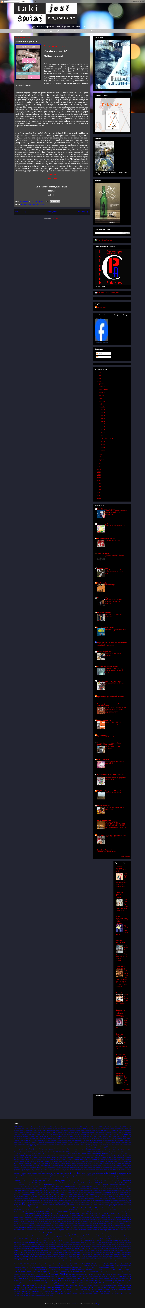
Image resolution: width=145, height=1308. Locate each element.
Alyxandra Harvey (92, 1177)
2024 (99, 378)
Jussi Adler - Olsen (96, 1213)
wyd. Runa (63, 1287)
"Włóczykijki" (75, 1165)
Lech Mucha (81, 1221)
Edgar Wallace (123, 1192)
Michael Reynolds (81, 1236)
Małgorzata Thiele (127, 1235)
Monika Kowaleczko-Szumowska (119, 1238)
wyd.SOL (42, 1293)
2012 (99, 492)
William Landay (53, 1265)
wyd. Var (39, 1289)
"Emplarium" (70, 1134)
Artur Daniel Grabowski (114, 1182)
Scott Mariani (117, 1252)
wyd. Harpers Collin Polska (54, 1280)
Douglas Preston (108, 1192)
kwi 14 (103, 432)
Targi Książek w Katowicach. (68, 1258)
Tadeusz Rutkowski (38, 1258)
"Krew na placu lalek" (96, 1140)
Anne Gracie (26, 1182)
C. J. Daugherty (32, 1186)
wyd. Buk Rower (76, 1276)
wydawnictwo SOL (107, 1293)
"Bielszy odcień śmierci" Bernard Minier (70, 1126)
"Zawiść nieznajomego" (89, 1167)
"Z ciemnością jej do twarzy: (100, 1165)
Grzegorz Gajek (107, 1200)
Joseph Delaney (66, 1213)
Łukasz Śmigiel (49, 1295)
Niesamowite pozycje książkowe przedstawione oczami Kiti (121, 1013)
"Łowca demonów (108, 1169)
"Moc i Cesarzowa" (103, 1144)
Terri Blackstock (125, 1258)
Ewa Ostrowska (64, 1196)
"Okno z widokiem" (110, 1148)
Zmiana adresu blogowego (113, 792)
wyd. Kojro (111, 1280)
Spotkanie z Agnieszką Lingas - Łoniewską (26, 1256)
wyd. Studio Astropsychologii (123, 1287)
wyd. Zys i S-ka (41, 1291)
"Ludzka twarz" (124, 1142)
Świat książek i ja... (104, 553)
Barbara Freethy (49, 1184)
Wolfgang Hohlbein (89, 1265)
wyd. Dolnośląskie (57, 1278)
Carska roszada (17, 1188)
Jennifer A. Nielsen (82, 1209)
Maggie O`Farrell (47, 1227)
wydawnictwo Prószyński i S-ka (94, 1293)
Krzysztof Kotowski (18, 1221)
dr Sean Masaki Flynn (54, 1271)
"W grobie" (47, 1161)
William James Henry (34, 1265)
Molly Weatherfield (94, 1238)
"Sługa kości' (17, 1159)
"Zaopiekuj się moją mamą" (76, 1167)
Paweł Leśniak (27, 1244)
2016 (99, 481)
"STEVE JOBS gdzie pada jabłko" (105, 1151)
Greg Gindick (75, 1200)
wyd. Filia (129, 1278)
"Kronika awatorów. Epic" (108, 1140)
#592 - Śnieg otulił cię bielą (113, 837)
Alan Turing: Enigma (110, 1175)
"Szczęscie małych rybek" (87, 1157)
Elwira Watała (47, 1194)
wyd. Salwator (76, 1287)
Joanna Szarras (94, 1211)
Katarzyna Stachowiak (38, 1217)
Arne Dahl (98, 1182)
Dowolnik (119, 993)
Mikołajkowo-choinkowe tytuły (38, 1238)
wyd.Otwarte (35, 1293)
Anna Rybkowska (96, 1180)
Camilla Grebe (59, 1186)
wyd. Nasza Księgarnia (116, 1283)
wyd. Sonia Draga (109, 1287)
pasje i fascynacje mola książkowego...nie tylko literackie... (122, 920)
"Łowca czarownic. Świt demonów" (94, 1169)
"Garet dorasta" (35, 1136)
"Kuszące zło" (83, 1142)
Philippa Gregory (116, 1244)
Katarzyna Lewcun (95, 1215)
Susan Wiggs (106, 1256)
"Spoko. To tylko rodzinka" (75, 1155)
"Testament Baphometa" (67, 1159)
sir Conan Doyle (103, 1271)
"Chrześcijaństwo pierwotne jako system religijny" (70, 1128)
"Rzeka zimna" (92, 1151)
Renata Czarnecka (65, 1248)
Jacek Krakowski (29, 1208)
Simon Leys (61, 1254)
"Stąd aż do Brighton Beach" (59, 1157)
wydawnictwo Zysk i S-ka (119, 1293)
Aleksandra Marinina (34, 1177)
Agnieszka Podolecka (44, 1175)
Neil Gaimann (55, 1240)
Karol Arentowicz (127, 1213)
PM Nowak (64, 1242)
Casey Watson (32, 1188)
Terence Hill (118, 1258)
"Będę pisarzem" (96, 1126)
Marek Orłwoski (48, 1229)
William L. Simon (44, 1265)
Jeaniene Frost (72, 1209)
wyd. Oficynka (70, 1285)
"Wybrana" (22, 1165)
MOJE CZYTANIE (103, 759)
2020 (99, 469)
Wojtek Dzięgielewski (73, 1265)
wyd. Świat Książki (97, 1291)
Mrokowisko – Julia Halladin (105, 645)
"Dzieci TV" (120, 1132)
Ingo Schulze (123, 1202)
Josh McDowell (74, 1213)
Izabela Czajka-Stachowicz (51, 1206)
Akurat (96, 1175)
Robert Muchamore (22, 1250)
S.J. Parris (20, 1252)
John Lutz (28, 1213)
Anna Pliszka (88, 1180)
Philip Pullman (101, 1244)
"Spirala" (66, 1155)
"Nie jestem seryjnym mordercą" (106, 1146)
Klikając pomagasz (79, 31)
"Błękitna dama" (112, 1126)
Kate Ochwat (100, 1217)
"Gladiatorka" (59, 1136)
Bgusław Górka (127, 1184)
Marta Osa (116, 1231)
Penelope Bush (81, 1244)
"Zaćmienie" (98, 1167)
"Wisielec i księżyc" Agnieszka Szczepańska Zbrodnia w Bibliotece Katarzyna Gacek (88, 1163)
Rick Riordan (86, 1248)
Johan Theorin (125, 1211)
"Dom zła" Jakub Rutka (112, 540)
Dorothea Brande (98, 1192)
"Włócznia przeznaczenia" (57, 1165)
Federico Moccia (90, 1196)
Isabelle (110, 1204)
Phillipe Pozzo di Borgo (24, 1246)
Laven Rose (74, 1221)
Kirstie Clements (24, 1219)
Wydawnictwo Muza (54, 1267)
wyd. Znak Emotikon (30, 1291)
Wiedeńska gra (98, 1263)
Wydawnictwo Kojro (27, 1267)
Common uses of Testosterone (106, 851)
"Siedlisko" (36, 1153)
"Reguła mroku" (72, 1151)
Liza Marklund (102, 1223)
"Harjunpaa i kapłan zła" (123, 1136)
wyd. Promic (108, 1285)
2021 (99, 466)
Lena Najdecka (119, 1221)
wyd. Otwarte (79, 1285)
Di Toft (119, 1190)
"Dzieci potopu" (127, 1132)
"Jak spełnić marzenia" (49, 1138)
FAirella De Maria (73, 1196)
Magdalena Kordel (98, 1225)
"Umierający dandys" (126, 1159)
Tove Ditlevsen (75, 1262)
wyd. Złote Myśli (62, 1291)
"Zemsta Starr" (17, 1169)
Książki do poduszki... (105, 652)
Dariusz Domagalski (61, 1190)
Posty (100, 353)
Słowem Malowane (104, 612)
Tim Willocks (82, 1260)
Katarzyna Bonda (63, 1215)
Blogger (97, 1304)
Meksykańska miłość (30, 1236)
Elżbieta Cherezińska (58, 1194)
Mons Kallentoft (21, 1240)
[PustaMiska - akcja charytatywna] (107, 292)
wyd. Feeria (121, 1278)
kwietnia (102, 407)
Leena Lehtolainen (89, 1221)
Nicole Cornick (62, 1240)
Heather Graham (66, 1202)
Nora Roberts (88, 1240)
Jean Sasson (52, 1209)
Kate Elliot (94, 1217)
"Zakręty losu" (33, 1167)
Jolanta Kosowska (36, 1213)
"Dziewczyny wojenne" (25, 1134)
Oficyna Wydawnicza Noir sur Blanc (116, 1240)
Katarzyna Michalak (106, 1215)
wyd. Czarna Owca (116, 1276)
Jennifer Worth (98, 1209)
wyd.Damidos (122, 1291)
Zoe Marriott (94, 1269)
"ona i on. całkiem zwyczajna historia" (76, 1169)
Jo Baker (31, 1211)
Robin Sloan (49, 1250)
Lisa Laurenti (78, 1223)
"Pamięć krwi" (22, 1149)
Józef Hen (104, 1213)
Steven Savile (85, 1256)
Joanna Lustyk (53, 1211)
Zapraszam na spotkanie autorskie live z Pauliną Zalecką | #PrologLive (116, 512)
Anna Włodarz (104, 1180)
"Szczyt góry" (77, 1157)
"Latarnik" (95, 1142)
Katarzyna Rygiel (28, 1217)
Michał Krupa (98, 1236)
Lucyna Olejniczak (30, 1225)
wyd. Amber (106, 1274)
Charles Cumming (52, 1188)
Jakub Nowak (60, 1208)
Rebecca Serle (40, 1248)
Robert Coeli (116, 1248)
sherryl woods (95, 1271)
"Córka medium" (28, 1130)
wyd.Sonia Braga (49, 1293)
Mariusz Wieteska (75, 1231)
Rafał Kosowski (116, 1246)
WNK (39, 1263)
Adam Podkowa (124, 1171)
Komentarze (102, 357)
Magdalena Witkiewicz (25, 1227)
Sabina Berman (27, 1252)
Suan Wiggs (92, 1256)
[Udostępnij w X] (55, 201)
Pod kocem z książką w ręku (121, 1055)
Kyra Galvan (44, 1221)
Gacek (68, 1198)
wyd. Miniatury (82, 1283)
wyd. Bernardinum (46, 1276)
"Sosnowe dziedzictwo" (25, 1155)
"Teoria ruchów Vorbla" (39, 1159)
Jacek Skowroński (39, 1208)
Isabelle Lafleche (118, 1204)
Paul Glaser (92, 1242)
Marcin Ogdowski (84, 1227)
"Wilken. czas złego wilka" (40, 1163)
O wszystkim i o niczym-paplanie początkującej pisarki (109, 744)
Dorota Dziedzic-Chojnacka (58, 1192)
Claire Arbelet (87, 1188)
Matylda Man (91, 1233)
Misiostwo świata (79, 1238)
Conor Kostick (94, 1188)
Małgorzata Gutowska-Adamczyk (56, 1235)
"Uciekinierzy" (103, 1159)
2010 (99, 498)
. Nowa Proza (81, 1171)
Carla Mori (93, 1186)
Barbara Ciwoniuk (39, 1184)
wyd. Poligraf (100, 1285)
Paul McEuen (105, 1242)
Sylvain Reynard (122, 1256)
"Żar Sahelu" (36, 1171)
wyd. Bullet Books (104, 1276)
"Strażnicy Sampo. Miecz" (111, 1155)
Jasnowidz (36, 1209)
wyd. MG (44, 1283)
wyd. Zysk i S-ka (52, 1291)
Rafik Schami (124, 1246)
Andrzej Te (67, 1178)
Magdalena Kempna (87, 1225)
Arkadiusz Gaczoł (73, 1182)
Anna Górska (24, 1180)
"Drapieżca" (78, 1132)
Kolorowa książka (119, 1035)
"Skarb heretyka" (81, 1153)
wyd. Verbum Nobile (47, 1289)
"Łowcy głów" (117, 1169)
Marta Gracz (98, 1231)
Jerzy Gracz (121, 1209)
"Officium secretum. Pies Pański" (77, 1148)
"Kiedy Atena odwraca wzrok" (118, 1138)
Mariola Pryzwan (18, 1231)
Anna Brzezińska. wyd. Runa (92, 1178)
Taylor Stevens (110, 1258)
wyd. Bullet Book (94, 1276)
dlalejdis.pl (45, 1271)
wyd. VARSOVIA (32, 1289)
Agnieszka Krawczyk (55, 1173)
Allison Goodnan (83, 1177)
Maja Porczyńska (55, 1227)
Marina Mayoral (127, 1229)
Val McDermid (109, 1262)
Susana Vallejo (113, 1256)
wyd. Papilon (87, 1285)
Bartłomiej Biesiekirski (73, 1184)
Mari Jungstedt (82, 1229)
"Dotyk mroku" (70, 1132)
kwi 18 (103, 424)
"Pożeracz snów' (18, 1151)
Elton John (40, 1194)
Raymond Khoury (21, 1248)
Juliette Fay (89, 1213)
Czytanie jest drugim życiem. (107, 666)
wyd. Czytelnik (31, 1278)
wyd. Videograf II (67, 1290)
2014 (99, 486)
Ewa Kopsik (49, 1196)
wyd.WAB (57, 1293)
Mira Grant (48, 1238)
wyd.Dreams (128, 1291)
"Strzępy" (49, 1157)
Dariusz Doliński (50, 1190)
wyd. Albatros (61, 1274)
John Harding (21, 1213)
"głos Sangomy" (57, 1169)
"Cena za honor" (41, 1128)
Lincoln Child (62, 1223)
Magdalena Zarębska (37, 1227)
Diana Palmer (125, 1190)
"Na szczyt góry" (86, 1146)
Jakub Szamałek (68, 1208)
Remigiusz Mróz (55, 1248)
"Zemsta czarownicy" (26, 1169)
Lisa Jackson (70, 1223)
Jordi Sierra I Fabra (47, 1213)
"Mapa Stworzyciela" (30, 1144)
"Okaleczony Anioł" (99, 1148)
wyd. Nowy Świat (60, 1285)
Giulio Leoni (35, 1200)
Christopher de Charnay (78, 1188)
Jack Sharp (54, 1208)
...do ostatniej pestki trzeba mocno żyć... (112, 835)
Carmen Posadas (100, 1186)
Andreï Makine (30, 1178)
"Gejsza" (52, 1136)
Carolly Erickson (128, 1186)
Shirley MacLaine (38, 1254)
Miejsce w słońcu (18, 1238)
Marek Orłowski (40, 1229)
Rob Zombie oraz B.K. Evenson (105, 1248)
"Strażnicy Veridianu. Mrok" (124, 1155)
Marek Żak (75, 1229)
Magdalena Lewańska (120, 1225)
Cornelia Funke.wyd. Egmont (105, 1188)
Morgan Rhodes (30, 1240)
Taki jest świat (101, 307)
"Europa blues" (26, 1136)
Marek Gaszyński (124, 1227)
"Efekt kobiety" (49, 1134)
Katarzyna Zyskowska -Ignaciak (68, 1217)
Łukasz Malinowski (32, 1295)
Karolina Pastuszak (18, 1215)
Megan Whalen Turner (19, 1236)
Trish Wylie (82, 1262)
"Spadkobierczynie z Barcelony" (56, 1155)
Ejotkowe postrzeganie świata (120, 942)
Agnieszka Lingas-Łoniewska (110, 1173)
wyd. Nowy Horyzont (50, 1285)
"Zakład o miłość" (51, 1167)
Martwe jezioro (29, 1233)
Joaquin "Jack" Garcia (115, 1211)
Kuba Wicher (36, 1221)
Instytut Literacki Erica (45, 1204)
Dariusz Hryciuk (71, 1190)
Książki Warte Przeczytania (120, 967)
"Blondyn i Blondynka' (85, 1126)
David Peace (98, 1190)
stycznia (102, 460)
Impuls (117, 1202)
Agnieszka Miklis (34, 1175)
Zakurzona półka (103, 524)
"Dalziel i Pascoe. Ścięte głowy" (68, 1130)
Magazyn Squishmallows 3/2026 (115, 525)
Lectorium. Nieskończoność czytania (110, 696)
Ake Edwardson (90, 1175)
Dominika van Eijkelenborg (36, 1192)
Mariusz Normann (55, 1231)
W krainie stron (102, 568)
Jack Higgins (47, 1208)
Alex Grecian (43, 1177)
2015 (99, 483)
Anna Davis (114, 1178)
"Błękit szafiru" (103, 1126)
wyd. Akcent (41, 1274)
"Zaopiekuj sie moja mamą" (63, 1167)
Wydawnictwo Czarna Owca (114, 1265)
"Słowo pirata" (128, 1157)
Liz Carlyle (89, 1223)
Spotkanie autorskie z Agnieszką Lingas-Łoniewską (95, 1254)
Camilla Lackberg (69, 1186)
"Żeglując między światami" (46, 1171)
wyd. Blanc (55, 1276)
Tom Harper (95, 1260)
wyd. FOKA (104, 1278)
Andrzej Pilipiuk (49, 1178)
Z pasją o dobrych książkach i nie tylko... (121, 869)
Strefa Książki (102, 583)
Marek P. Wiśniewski (58, 1229)
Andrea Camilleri (114, 1177)
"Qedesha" (44, 1151)
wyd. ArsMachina (22, 1276)
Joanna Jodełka (44, 1211)
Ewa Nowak (56, 1196)
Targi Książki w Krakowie (100, 1258)
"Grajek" (99, 1136)
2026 (99, 372)
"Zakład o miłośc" (42, 1167)
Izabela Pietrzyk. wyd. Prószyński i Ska (91, 1206)
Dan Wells (128, 1188)
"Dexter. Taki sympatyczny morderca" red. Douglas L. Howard (34, 1132)
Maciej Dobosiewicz (40, 1225)
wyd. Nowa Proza (40, 1285)
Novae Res (95, 1240)
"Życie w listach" (68, 1171)
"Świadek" (25, 1171)
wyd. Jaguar (81, 1280)
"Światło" (30, 1171)
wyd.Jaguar (17, 1293)
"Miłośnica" (87, 1144)
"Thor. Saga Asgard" (94, 1159)
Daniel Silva (17, 1190)
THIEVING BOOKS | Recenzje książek (119, 895)
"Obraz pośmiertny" (63, 1148)
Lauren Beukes (52, 1221)
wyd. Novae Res (25, 1285)
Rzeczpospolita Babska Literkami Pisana (113, 1250)
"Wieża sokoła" (28, 1163)
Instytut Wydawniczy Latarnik (77, 1204)
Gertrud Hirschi (22, 1200)
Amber (98, 1177)
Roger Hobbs (56, 1250)
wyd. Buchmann (67, 1276)
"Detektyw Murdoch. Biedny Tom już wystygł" (105, 1130)
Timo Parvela (89, 1260)
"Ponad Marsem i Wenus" (111, 1149)
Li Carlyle (30, 1223)
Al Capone (101, 1175)
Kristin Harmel (81, 1219)
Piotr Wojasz (59, 1246)
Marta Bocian (91, 1231)
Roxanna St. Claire (79, 1250)
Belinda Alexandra (83, 1184)
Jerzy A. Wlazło (114, 1209)
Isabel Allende (97, 1204)
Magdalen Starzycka (67, 1225)
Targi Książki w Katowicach (85, 1258)
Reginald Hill (47, 1248)
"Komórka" (40, 1140)
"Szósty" (109, 1157)
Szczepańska (20, 1258)
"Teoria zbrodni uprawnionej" (53, 1159)
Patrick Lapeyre (85, 1242)
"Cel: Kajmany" (26, 1128)
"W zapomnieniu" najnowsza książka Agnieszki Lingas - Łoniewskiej (96, 1161)
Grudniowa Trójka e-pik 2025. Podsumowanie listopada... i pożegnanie (114, 670)
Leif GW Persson (99, 1221)
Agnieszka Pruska (55, 1175)
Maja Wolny (63, 1227)
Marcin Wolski (108, 1227)
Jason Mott (41, 1209)
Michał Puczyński (106, 1236)
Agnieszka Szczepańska (68, 1175)
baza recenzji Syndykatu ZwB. (26, 1271)
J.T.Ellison (16, 1208)
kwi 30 (103, 409)
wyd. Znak (20, 1291)
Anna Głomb (31, 1180)
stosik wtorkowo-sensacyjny (114, 1271)
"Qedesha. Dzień (52, 1151)
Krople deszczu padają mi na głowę (103, 1219)
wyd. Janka (89, 1280)
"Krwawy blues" (119, 1140)
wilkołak (123, 1271)
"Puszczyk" (38, 1151)
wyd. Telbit (17, 1290)
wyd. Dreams (66, 1278)
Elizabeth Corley (20, 1194)
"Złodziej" (45, 1169)
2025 (99, 375)
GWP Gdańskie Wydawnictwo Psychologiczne (45, 1198)
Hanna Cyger (21, 1202)
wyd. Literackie (22, 1283)
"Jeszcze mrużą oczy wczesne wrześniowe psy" (99, 1138)
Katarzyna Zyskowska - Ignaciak (52, 1217)
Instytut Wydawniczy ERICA (61, 1204)
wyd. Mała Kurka (73, 1283)
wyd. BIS (30, 1276)
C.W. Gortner (47, 1186)
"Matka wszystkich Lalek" (61, 1144)
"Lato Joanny (101, 1142)
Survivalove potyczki (26, 41)
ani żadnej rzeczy (108, 1269)
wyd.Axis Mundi (114, 1291)
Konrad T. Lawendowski (65, 1219)
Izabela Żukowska (114, 1206)
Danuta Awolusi (25, 1190)
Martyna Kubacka (38, 1233)
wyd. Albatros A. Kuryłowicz (93, 1274)
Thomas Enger (40, 1260)
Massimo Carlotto (48, 1233)
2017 (99, 478)
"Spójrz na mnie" (99, 1155)
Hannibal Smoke (38, 1202)
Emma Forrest (95, 1194)
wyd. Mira (90, 1283)
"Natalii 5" (94, 1146)
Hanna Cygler (29, 1202)
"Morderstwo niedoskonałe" (38, 1146)
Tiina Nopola (56, 1260)
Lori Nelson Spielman (119, 1223)
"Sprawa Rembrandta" (88, 1155)
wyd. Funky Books (18, 1280)
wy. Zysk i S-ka (23, 1274)
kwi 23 (103, 418)
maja (101, 404)
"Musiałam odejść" (51, 1146)
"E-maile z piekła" (36, 1134)
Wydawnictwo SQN (96, 1267)
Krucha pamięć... (110, 585)
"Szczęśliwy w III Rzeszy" (100, 1157)
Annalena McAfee (18, 1182)
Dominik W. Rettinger (23, 1192)
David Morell (92, 1190)
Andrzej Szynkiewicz (59, 1178)
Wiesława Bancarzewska (110, 1263)
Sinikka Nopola (68, 1254)
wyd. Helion (65, 1280)
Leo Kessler (127, 1221)
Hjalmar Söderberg (106, 1202)
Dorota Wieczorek (79, 1192)
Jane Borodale (127, 1208)
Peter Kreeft (95, 1244)
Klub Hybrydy (39, 1219)
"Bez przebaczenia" (55, 1126)
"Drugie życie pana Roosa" (88, 1132)
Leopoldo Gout (17, 1223)
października (103, 389)
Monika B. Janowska (105, 1238)
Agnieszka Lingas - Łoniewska (73, 1173)
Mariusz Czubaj (36, 1231)
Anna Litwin (69, 1180)
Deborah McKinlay (106, 1190)
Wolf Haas (81, 1265)
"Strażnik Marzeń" (19, 1157)
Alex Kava (50, 1177)
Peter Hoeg (88, 1244)
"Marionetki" (51, 1144)
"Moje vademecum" (18, 1146)
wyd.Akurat (107, 1291)
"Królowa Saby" (27, 1142)
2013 (99, 489)
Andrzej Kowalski (40, 1178)
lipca (101, 398)
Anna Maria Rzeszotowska (78, 1180)
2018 (99, 475)
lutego (101, 457)
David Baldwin (79, 1190)
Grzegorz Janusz (115, 1200)
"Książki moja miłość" (38, 1142)
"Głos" (114, 1136)
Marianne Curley (119, 1229)
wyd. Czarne (127, 1276)
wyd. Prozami (116, 1285)
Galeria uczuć (74, 1198)
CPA (52, 1186)
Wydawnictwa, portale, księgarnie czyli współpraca (49, 31)
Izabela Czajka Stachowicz (38, 1206)
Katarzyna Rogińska (19, 1217)
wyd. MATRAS (38, 1283)
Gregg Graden (83, 1200)
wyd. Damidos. (47, 1278)
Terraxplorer (74, 1304)
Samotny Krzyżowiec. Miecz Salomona (57, 1252)
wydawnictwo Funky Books (79, 1293)
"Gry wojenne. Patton (107, 1136)
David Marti (86, 1190)
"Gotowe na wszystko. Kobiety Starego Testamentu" (76, 1136)
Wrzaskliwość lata (102, 698)
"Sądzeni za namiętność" (118, 1157)
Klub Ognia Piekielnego (49, 1219)
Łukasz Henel (24, 1295)
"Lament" (89, 1142)
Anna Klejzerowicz (59, 1181)
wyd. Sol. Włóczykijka (98, 1287)
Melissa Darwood (26, 204)
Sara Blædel (103, 1252)
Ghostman (29, 1200)
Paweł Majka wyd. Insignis (37, 1244)
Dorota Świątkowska (89, 1192)
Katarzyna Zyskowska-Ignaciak (84, 1217)
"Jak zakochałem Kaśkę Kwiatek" (78, 1138)
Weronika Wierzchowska (87, 1263)
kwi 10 (103, 441)
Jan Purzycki (113, 1208)
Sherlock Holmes (18, 1254)
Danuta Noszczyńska (34, 1190)
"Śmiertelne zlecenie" (126, 1169)
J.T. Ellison (128, 1206)
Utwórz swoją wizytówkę (101, 342)
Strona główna (21, 31)
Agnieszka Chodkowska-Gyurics (40, 1173)
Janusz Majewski (18, 1209)
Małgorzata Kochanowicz (88, 1235)
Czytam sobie (122, 1188)
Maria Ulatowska (110, 1229)
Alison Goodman (74, 1177)
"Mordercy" (26, 1146)
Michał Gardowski (90, 1236)
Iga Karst (113, 1202)
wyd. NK (107, 1283)
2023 (99, 381)
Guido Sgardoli (123, 1200)
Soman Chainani (77, 1254)
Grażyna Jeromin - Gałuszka (56, 1200)
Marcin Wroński (115, 1227)
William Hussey (25, 1265)
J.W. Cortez (22, 1208)
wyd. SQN (69, 1287)
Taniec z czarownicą (55, 1258)
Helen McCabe (74, 1202)
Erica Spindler (120, 1194)
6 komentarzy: (39, 201)
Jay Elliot (47, 1209)
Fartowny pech (81, 1196)
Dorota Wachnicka (69, 1192)
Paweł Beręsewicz (113, 1242)
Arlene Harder (81, 1182)
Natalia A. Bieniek (47, 1240)
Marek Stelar (68, 1229)
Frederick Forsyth (29, 1198)
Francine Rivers (119, 1196)
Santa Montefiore (88, 1252)
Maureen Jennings (108, 1233)
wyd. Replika (56, 1287)
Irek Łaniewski (88, 1204)
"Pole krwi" (101, 1149)
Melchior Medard (39, 1236)
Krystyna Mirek (126, 1219)
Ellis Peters (34, 1194)
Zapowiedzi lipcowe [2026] (126, 1080)
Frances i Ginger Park (100, 1196)
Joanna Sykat (86, 1211)
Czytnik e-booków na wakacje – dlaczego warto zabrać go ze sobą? (115, 571)
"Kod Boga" (35, 1140)
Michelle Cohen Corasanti (117, 1236)
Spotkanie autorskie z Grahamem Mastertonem (119, 1254)
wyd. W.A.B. (84, 1289)
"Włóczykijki (67, 1165)
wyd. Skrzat (83, 1287)
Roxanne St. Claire (89, 1250)
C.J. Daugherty (40, 1186)
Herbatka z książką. (104, 820)
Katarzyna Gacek (85, 1215)
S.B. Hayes (126, 1250)
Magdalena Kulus (109, 1225)
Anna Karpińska (49, 1180)
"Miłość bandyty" (95, 1144)
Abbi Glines (104, 1171)
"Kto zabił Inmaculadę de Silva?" (65, 1142)
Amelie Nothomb (105, 1177)
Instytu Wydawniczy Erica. (32, 1204)
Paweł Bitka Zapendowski (125, 1242)
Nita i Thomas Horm (78, 1240)
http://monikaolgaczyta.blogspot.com (110, 791)
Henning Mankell (83, 1202)
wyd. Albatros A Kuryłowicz (76, 1274)
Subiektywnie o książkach (106, 509)
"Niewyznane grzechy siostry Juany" (50, 1148)
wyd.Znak (63, 1293)
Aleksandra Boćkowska (23, 1177)
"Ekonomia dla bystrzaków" (59, 1134)
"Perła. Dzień (49, 1149)
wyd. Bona (60, 1276)
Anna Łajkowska (126, 1180)
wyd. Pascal (93, 1285)
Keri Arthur (114, 1217)
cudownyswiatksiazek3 (105, 627)
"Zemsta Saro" (127, 1167)
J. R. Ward (123, 1206)
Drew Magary (116, 1192)
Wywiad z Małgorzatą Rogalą (27, 1269)
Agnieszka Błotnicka (26, 1173)
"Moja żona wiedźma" (114, 1144)
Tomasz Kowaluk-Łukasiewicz (36, 1262)
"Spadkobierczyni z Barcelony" (40, 1155)
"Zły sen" (50, 1169)
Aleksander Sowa (120, 1175)
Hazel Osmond (57, 1202)
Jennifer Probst (90, 1209)
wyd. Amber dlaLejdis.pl (116, 1274)
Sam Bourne (43, 1252)
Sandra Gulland (80, 1252)
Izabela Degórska (64, 1206)
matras (75, 1271)
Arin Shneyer (65, 1182)
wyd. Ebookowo (74, 1278)
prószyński (88, 1271)
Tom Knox (101, 1260)
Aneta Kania (73, 1178)
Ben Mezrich (91, 1184)
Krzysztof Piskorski (27, 1221)
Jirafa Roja (25, 1211)
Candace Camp (78, 1186)
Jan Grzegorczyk (104, 1208)
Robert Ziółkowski (41, 1250)
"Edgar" (43, 1134)
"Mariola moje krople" (42, 1144)
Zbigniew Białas (50, 1269)
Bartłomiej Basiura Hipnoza (61, 1184)
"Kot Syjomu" (86, 1140)
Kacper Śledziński (118, 1213)
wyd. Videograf (56, 1290)
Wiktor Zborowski (122, 1263)
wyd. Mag (56, 1283)
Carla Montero (86, 1186)
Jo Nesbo (37, 1211)
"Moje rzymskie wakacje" (125, 1144)
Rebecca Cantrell (31, 1248)
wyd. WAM (99, 1289)
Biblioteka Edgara (103, 598)
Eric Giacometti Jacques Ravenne (107, 1194)
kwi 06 (103, 447)
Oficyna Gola (102, 1240)
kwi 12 (103, 435)
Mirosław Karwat (62, 1238)
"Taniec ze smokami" (27, 1159)
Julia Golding (82, 1213)
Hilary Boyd (90, 1202)
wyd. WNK (106, 1289)
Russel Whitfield (98, 1250)
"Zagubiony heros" (24, 1167)
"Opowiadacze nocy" (121, 1148)
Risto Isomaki (94, 1248)
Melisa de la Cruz (48, 1236)
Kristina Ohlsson (90, 1219)
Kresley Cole (75, 1219)
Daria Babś (42, 1190)
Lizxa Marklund (109, 1223)
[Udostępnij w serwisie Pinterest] (59, 201)
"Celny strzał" (33, 1128)
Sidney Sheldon (47, 1254)
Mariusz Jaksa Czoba (45, 1231)
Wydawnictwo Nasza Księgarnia (70, 1267)
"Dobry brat (54, 1132)
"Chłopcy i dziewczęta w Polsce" (92, 1128)
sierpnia (102, 395)
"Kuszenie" (76, 1142)
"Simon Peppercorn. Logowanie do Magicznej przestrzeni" (54, 1153)
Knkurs (57, 1219)
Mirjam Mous (54, 1238)
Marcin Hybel (77, 1227)
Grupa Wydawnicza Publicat (95, 1200)
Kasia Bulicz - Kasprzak (31, 1215)
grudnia (102, 384)
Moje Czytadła (102, 735)
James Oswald (85, 1208)
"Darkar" (78, 1130)
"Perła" (43, 1149)
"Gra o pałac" (93, 1136)
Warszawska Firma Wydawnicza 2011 (62, 1263)
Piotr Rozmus (52, 1246)
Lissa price (84, 1223)
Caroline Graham (109, 1186)
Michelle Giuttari (127, 1236)
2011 (99, 495)
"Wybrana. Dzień (30, 1165)
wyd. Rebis (47, 1287)
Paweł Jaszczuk (18, 1244)
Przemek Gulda (66, 1246)
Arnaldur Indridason (90, 1182)
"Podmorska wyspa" (93, 1149)
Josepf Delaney (57, 1213)
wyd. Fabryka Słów (112, 1278)
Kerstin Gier (120, 1217)
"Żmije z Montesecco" (58, 1171)
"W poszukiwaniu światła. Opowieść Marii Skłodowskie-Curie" (65, 1161)
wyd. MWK (50, 1283)
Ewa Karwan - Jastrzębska (38, 1196)
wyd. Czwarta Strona (20, 1278)
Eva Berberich (20, 1196)
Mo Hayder (86, 1238)
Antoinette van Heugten (47, 1182)
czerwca (102, 401)
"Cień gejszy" (106, 1128)
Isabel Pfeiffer (104, 1204)
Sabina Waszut (35, 1252)
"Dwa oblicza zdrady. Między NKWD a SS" (106, 1132)
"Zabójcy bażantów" (126, 1165)
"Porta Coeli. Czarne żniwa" (124, 1149)
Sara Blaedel (96, 1252)
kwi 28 (103, 412)
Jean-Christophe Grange (62, 1209)
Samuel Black (72, 1252)
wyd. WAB (92, 1290)
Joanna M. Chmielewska (65, 1211)
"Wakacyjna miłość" (118, 1161)
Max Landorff (122, 1233)
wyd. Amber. (126, 1274)
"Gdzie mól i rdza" (44, 1136)
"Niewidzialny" (27, 1148)
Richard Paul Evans (77, 1248)
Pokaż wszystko (125, 856)
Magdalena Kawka (77, 1225)
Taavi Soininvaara (28, 1258)
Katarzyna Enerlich (74, 1215)
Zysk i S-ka (100, 1269)
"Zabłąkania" (17, 1167)
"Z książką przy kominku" (114, 1165)
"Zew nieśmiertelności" (37, 1169)
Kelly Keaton (107, 1217)
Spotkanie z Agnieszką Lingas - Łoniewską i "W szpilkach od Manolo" (56, 1256)
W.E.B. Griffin (30, 1263)
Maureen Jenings (99, 1233)
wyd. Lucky (31, 1283)
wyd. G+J (31, 1280)
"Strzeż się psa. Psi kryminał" (39, 1157)
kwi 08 (103, 444)
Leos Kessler (25, 1223)
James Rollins (94, 1208)
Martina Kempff (22, 1233)
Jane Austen (120, 1208)
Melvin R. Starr (57, 1236)
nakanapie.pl (81, 1271)
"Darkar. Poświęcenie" (85, 1130)
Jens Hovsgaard (106, 1209)
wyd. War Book (113, 1289)
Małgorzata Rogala (102, 1235)
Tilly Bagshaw (63, 1260)
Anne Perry (32, 1182)
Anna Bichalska (80, 1178)
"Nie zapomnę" (119, 1146)
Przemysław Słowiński (100, 1246)
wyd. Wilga (120, 1289)
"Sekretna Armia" (118, 1151)
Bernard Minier (107, 1184)
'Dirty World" (75, 1171)
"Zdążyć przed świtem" (118, 1167)
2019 (99, 472)
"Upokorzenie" (40, 1161)
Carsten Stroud (25, 1188)
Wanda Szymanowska (46, 1263)
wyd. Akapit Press (33, 1274)
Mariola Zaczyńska (26, 1231)
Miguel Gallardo (26, 1238)
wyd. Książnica (119, 1280)
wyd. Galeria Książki (40, 1280)
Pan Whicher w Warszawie (73, 1242)
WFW (36, 1263)
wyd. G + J (25, 1280)
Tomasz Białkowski (122, 1260)
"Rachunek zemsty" (62, 1151)
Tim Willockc (76, 1260)
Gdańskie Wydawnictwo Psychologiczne (94, 1198)
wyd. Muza (99, 1282)
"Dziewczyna (17, 1134)
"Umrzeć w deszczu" (31, 1161)
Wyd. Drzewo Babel (101, 1265)
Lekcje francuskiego (110, 1221)
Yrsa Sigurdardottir (39, 1269)
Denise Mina (114, 1190)
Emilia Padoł (74, 1194)
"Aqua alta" (17, 1126)
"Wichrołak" (21, 1163)
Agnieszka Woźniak (80, 1175)
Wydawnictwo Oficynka (85, 1267)
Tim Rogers (69, 1260)
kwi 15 (103, 430)
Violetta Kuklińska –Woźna (20, 1263)
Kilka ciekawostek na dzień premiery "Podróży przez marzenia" (113, 601)
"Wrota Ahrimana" (120, 1163)
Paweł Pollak (56, 1244)
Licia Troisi (36, 1223)
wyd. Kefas (105, 1280)
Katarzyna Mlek (116, 1215)
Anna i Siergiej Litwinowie (115, 1180)
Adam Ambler (110, 1171)
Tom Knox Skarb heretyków (111, 1260)
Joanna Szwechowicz (104, 1211)
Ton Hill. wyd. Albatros (66, 1262)
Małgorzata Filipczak (25, 1235)
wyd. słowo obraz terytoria (78, 1291)
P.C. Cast (57, 1242)
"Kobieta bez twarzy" (25, 1140)
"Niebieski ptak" (127, 1146)
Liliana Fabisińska (53, 1223)
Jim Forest (20, 1211)
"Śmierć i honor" (17, 1171)
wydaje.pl (69, 1293)
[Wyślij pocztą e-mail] (51, 201)
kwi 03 (103, 450)
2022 (99, 463)
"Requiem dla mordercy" (82, 1151)
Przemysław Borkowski (78, 1246)
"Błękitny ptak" (127, 1126)
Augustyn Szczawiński (29, 1184)
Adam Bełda (117, 1171)
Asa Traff (20, 1184)
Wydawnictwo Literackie (40, 1267)
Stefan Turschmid (77, 1256)
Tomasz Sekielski (48, 1262)
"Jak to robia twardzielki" (63, 1138)
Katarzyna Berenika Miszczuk (47, 1215)
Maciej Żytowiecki (50, 1225)
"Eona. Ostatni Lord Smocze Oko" (118, 1134)
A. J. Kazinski (88, 1171)
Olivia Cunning (38, 1242)
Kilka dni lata (17, 1219)
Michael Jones (65, 1236)
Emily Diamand (81, 1194)
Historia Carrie (97, 1202)
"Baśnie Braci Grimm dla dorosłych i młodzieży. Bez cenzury (35, 1126)
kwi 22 (103, 421)
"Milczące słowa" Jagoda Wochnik (75, 1144)
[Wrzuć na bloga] (53, 201)
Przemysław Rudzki (90, 1246)
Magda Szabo (58, 1225)
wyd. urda (88, 1291)
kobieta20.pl (68, 1271)
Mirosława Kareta (70, 1238)
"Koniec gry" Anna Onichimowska (59, 1140)
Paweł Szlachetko (64, 1244)
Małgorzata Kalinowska (73, 1235)
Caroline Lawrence (118, 1186)
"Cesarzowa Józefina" (51, 1128)
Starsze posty (83, 211)
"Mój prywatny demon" (75, 1146)
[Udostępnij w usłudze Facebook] (57, 201)
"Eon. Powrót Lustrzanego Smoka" (99, 1134)
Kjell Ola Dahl (32, 1219)
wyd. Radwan (39, 1287)
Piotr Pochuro (44, 1246)
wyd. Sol (90, 1287)
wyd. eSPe (69, 1291)
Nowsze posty (20, 211)
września (102, 392)
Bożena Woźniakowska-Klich (21, 1186)
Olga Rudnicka (30, 1242)
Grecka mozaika (67, 1200)
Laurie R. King (67, 1221)
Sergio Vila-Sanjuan (126, 1252)
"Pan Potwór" (29, 1149)
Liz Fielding (95, 1223)
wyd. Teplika (24, 1289)
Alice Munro (56, 1177)
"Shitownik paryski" (28, 1153)
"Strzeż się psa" (28, 1157)
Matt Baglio (74, 1233)
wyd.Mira (28, 1293)
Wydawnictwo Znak (107, 1267)
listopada (102, 387)
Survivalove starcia (38, 204)
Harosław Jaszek (48, 1202)
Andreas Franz (123, 1177)
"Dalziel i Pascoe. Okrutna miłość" (50, 1130)
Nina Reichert (70, 1240)
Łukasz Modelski (41, 1295)
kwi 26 (103, 415)
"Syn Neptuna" (70, 1157)
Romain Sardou (70, 1250)
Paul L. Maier (98, 1242)
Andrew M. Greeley (22, 1178)
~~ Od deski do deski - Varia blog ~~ (110, 681)
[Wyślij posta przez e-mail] (47, 201)
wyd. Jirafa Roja (96, 1280)
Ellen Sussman (28, 1194)
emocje (63, 1271)
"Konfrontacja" (47, 1140)
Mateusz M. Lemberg (58, 1233)
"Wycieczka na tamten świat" (42, 1165)
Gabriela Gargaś (62, 1198)
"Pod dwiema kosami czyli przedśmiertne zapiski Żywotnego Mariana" (69, 1149)
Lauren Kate (60, 1221)
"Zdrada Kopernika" (107, 1167)
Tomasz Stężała (56, 1262)
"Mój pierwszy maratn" (62, 1146)
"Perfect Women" (37, 1149)
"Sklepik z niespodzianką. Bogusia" (97, 1153)
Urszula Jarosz (88, 1262)
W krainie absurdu (103, 805)
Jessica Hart (127, 1209)
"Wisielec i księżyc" (54, 1163)
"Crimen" (112, 1128)
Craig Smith (115, 1188)
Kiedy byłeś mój (127, 1217)
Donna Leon (47, 1192)
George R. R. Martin (117, 1198)
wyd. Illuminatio (72, 1280)
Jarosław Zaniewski (28, 1209)
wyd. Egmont (82, 1278)
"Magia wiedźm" (21, 1144)
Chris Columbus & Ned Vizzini (64, 1188)
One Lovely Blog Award (48, 1242)
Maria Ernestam (91, 1229)
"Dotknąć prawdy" (62, 1132)
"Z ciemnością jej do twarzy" (86, 1165)
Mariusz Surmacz (65, 1231)
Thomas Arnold (31, 1260)
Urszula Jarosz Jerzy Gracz (99, 1262)
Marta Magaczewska (107, 1231)
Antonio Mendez (58, 1182)
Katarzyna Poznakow (126, 1215)
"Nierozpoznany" (18, 1148)
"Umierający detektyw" (19, 1161)
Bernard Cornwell (99, 1184)
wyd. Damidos (40, 1278)
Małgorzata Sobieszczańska (115, 1235)
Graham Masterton (43, 1200)
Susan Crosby (98, 1256)
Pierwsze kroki (96, 31)
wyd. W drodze (76, 1289)
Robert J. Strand (124, 1248)
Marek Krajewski (22, 1229)
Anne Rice (38, 1182)
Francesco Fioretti (111, 1196)
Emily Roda (88, 1194)
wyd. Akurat (49, 1274)
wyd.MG (23, 1293)
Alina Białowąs (64, 1177)
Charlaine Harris (41, 1188)
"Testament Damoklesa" (80, 1159)
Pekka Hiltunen (73, 1244)
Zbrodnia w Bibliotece (84, 1269)
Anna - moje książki (104, 720)
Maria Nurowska (100, 1229)
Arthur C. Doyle (105, 1182)
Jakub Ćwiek (77, 1208)
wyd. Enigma (90, 1278)
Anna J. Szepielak (39, 1180)
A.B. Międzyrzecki (96, 1171)
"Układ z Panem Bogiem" (114, 1159)
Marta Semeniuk (124, 1231)
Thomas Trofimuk (48, 1260)
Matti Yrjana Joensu (83, 1233)
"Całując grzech (17, 1128)
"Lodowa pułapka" (115, 1142)
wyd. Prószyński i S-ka (25, 1287)
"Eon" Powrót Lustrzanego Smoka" (82, 1134)
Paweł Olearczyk (49, 1244)
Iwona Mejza (27, 1206)
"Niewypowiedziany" (35, 1148)
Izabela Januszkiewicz (75, 1206)
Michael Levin (73, 1236)
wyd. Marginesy (63, 1283)
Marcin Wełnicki (101, 1227)
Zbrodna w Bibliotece (70, 1269)
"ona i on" (64, 1169)
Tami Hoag (46, 1258)
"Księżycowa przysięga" (50, 1142)
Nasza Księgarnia (38, 1240)
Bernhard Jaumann (118, 1184)
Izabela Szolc (105, 1206)
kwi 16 (103, 427)
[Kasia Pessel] (101, 341)
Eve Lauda (27, 1196)
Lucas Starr (21, 1225)
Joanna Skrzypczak (77, 1211)
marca (101, 454)
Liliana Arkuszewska (44, 1223)
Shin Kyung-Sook (29, 1254)
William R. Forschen (62, 1265)
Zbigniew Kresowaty (59, 1269)
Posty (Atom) (56, 218)
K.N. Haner (110, 1213)
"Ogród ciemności (89, 1148)
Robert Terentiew (32, 1250)
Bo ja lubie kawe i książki (106, 538)
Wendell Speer (75, 1263)
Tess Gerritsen (22, 1260)
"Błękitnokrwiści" (120, 1126)
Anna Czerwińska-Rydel (105, 1178)
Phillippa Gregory (36, 1246)
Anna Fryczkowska (122, 1178)
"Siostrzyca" (72, 1153)
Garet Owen (81, 1198)
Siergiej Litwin (54, 1254)
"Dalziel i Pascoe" (37, 1130)
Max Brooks (116, 1233)
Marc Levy (70, 1227)
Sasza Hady (109, 1252)
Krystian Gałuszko (117, 1219)
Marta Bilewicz (83, 1231)
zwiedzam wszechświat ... (121, 1074)
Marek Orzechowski (32, 1229)
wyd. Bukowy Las (85, 1276)
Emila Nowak (67, 1194)
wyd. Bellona (37, 1276)
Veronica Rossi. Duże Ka (125, 1262)
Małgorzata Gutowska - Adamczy (39, 1235)
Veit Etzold (116, 1262)
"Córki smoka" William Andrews (107, 737)
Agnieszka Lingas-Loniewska (93, 1173)
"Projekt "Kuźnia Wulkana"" (29, 1151)
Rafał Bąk (108, 1246)
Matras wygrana (68, 1233)
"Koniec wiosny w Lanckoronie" (75, 1140)
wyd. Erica (98, 1278)
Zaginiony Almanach (104, 850)
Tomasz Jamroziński (23, 1262)
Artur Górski (123, 1182)
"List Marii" (108, 1142)
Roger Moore (63, 1250)
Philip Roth (108, 1244)
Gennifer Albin (107, 1198)
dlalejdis (37, 1271)
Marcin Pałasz (93, 1227)
